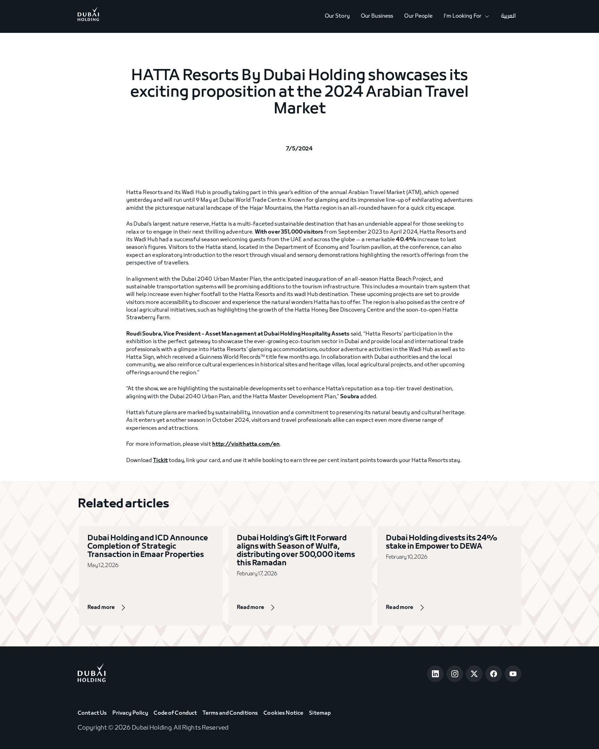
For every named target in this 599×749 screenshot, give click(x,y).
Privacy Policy (130, 713)
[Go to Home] (88, 16)
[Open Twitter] (474, 673)
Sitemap (320, 713)
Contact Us (92, 713)
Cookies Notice (283, 713)
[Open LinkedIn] (435, 673)
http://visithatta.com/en (246, 444)
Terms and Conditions (230, 713)
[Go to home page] (92, 674)
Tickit (160, 460)
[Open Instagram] (454, 673)
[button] (466, 16)
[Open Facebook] (493, 673)
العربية (508, 16)
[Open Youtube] (513, 673)
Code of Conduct (175, 713)
